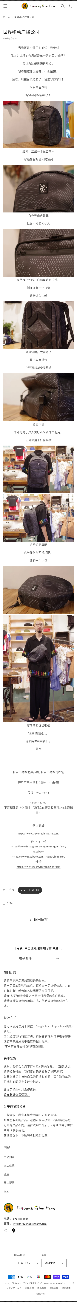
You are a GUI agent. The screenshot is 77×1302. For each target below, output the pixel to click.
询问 (6, 1191)
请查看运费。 (17, 1094)
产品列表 (9, 1157)
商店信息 (9, 1165)
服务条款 (54, 1288)
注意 (6, 1174)
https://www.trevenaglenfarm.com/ (38, 833)
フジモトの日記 (30, 890)
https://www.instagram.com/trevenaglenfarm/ (38, 846)
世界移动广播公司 (24, 17)
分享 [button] (10, 903)
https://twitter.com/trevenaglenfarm (39, 866)
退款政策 (29, 1288)
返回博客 (41, 920)
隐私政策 (41, 1288)
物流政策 (66, 1288)
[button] (5, 6)
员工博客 (9, 1183)
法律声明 (40, 1294)
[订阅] (57, 958)
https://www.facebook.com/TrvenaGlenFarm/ (38, 856)
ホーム (6, 17)
